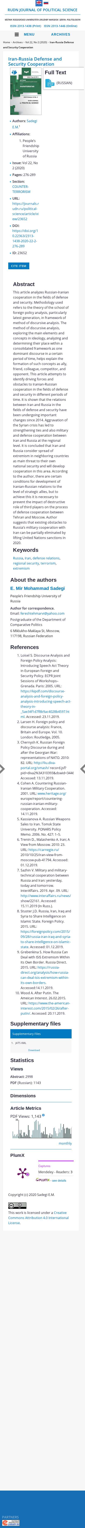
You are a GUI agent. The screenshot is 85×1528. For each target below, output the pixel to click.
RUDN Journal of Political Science (42, 14)
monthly (65, 1143)
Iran (28, 558)
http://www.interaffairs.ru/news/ (46, 896)
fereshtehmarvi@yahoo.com (42, 613)
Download (34, 1050)
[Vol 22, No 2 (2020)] (25, 114)
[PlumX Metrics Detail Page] (22, 1173)
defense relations (46, 558)
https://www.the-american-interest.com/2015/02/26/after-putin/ (45, 1008)
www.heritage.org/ (52, 793)
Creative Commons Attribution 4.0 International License (38, 1217)
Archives (60, 34)
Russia (18, 558)
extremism (21, 568)
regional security (26, 563)
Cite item (18, 266)
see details (59, 1180)
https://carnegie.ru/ (43, 849)
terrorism (48, 563)
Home (6, 42)
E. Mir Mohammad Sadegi (37, 588)
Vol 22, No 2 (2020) (36, 42)
